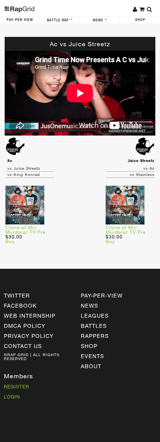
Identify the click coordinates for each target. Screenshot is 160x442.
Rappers (95, 335)
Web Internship (30, 315)
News (98, 20)
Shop (140, 20)
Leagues (95, 315)
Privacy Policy (29, 335)
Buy (10, 241)
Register (16, 386)
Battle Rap (58, 20)
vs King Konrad (23, 174)
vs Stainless (142, 174)
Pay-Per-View (20, 20)
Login (12, 396)
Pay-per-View (102, 295)
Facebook (20, 305)
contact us (23, 346)
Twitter (17, 295)
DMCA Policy (24, 325)
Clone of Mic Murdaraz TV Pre (25, 229)
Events (92, 356)
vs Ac (149, 168)
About (91, 366)
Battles (94, 325)
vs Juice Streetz (23, 168)
